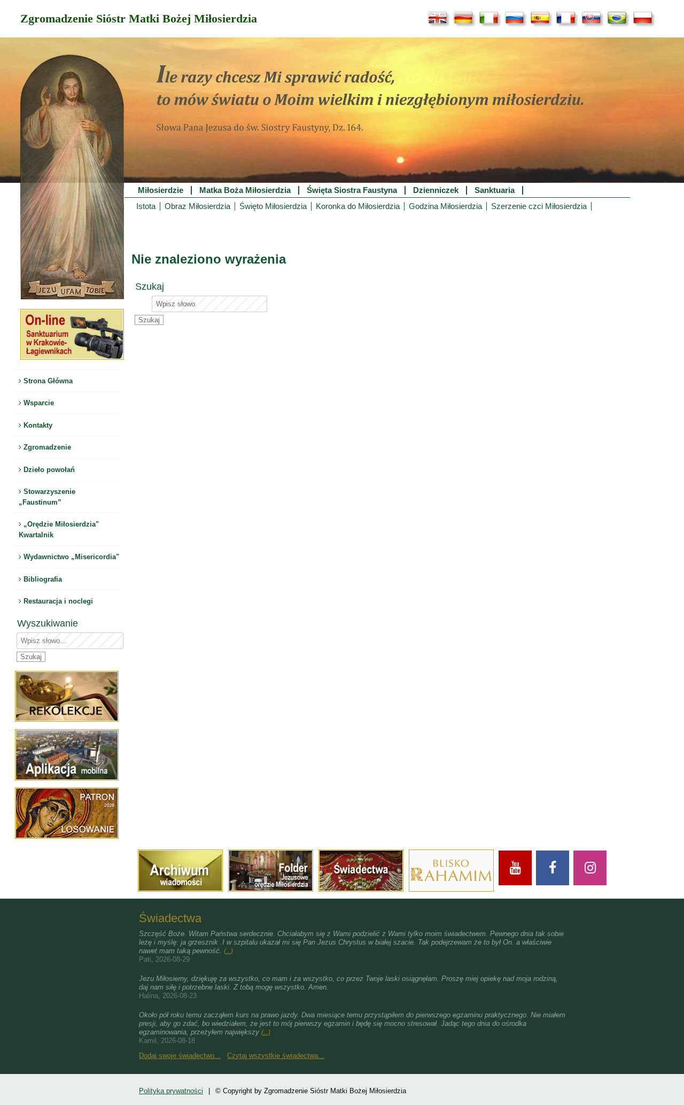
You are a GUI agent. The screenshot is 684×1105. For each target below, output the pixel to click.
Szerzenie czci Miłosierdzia (539, 206)
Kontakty (36, 425)
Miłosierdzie (160, 190)
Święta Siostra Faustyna (352, 190)
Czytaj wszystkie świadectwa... (275, 1056)
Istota (146, 206)
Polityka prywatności (171, 1091)
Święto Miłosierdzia (273, 206)
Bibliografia (41, 579)
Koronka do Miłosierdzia (358, 206)
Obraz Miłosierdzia (197, 206)
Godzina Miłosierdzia (445, 206)
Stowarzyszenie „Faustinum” (47, 497)
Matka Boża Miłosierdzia (245, 190)
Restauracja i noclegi (57, 601)
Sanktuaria (495, 190)
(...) (228, 951)
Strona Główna (47, 381)
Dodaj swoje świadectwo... (180, 1056)
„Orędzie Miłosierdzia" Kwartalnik (59, 529)
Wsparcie (37, 403)
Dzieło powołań (48, 470)
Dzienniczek (435, 190)
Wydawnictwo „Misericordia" (70, 557)
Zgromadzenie (46, 447)
